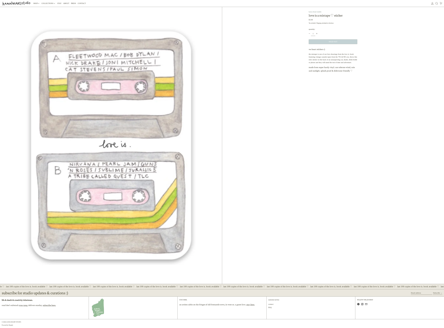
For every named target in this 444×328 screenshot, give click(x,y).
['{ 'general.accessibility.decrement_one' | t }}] (309, 33)
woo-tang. (23, 305)
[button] (436, 3)
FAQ (270, 307)
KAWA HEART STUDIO (14, 322)
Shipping (318, 23)
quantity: (312, 29)
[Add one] (316, 33)
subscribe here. (49, 305)
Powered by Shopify (7, 325)
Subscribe (436, 293)
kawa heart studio (315, 12)
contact (270, 304)
